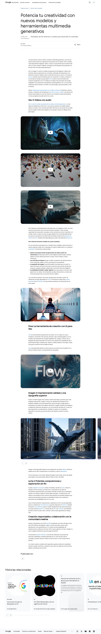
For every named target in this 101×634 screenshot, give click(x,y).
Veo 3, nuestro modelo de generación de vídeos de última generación (47, 104)
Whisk (64, 469)
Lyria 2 (63, 488)
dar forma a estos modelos (56, 92)
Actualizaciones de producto (39, 2)
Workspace (64, 471)
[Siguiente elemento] (26, 463)
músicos (30, 77)
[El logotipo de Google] (8, 631)
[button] (77, 44)
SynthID (49, 523)
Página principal (24, 8)
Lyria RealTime (38, 507)
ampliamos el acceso (38, 488)
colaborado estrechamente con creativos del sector (46, 90)
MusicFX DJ (41, 509)
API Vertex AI (40, 281)
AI (22, 558)
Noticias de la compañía (54, 2)
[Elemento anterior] (22, 463)
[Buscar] (90, 2)
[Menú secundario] (94, 2)
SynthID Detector (41, 534)
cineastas (31, 249)
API (55, 509)
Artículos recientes (25, 2)
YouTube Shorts (45, 505)
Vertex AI (69, 238)
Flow (50, 79)
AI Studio (60, 509)
